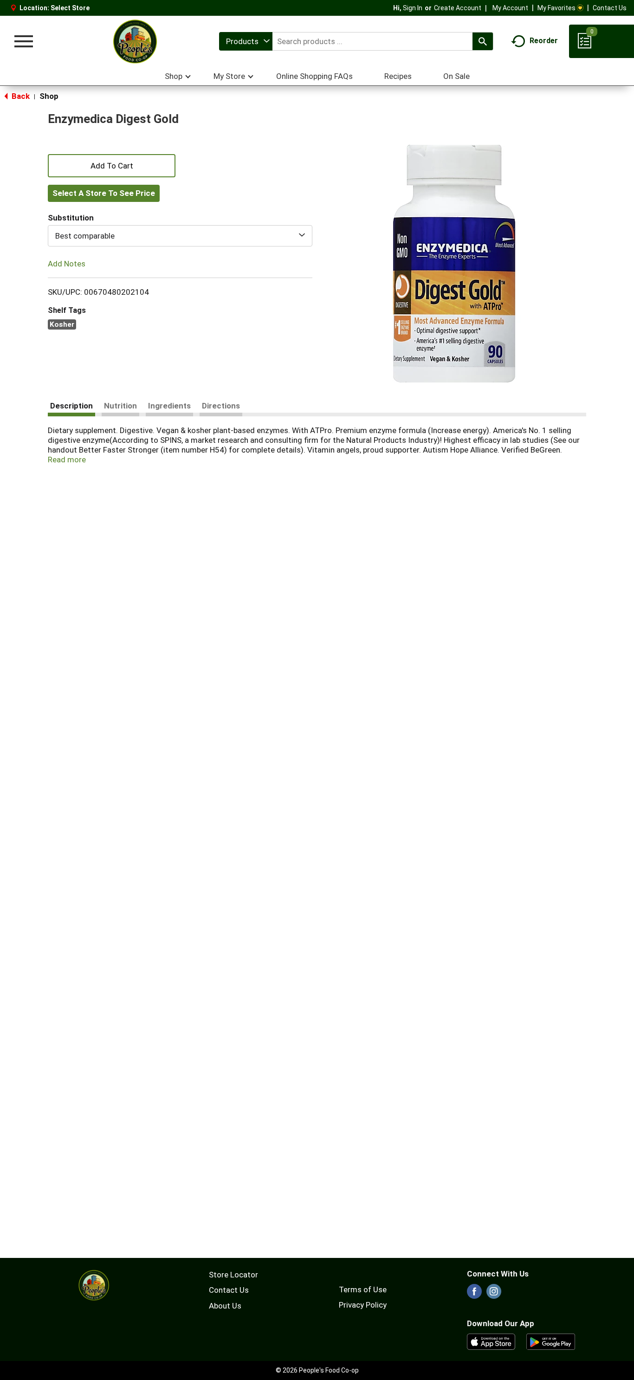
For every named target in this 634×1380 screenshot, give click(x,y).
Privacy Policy (363, 1304)
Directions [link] (221, 405)
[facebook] (474, 1294)
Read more (67, 459)
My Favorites (556, 8)
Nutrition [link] (120, 405)
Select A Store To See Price (103, 193)
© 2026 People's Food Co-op (317, 1370)
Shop (48, 96)
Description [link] (71, 405)
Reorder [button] (544, 40)
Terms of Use (363, 1289)
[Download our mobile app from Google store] (550, 1341)
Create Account (457, 8)
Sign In (412, 8)
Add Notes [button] (66, 263)
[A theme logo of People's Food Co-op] (134, 41)
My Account (510, 8)
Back (20, 96)
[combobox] (245, 41)
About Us (225, 1305)
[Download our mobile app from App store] (491, 1341)
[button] (111, 164)
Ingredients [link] (169, 405)
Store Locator (233, 1274)
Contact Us (610, 8)
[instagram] (493, 1294)
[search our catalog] (482, 41)
